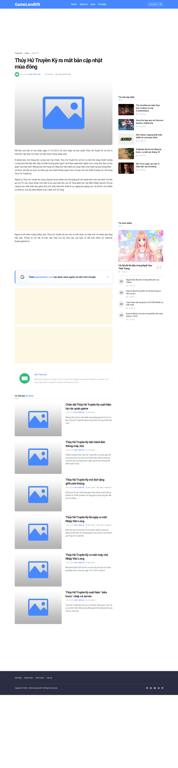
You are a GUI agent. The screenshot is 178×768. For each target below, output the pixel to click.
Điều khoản (28, 678)
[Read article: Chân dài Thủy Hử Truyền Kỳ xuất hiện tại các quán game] (38, 419)
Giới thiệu (18, 678)
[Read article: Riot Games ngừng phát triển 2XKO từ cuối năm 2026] (126, 139)
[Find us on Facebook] (147, 688)
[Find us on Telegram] (151, 688)
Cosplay (102, 4)
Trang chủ (18, 53)
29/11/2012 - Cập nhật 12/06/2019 (99, 487)
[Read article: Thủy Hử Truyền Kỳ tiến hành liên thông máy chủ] (38, 457)
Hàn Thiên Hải (35, 74)
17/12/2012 (91, 450)
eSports (84, 4)
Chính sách (40, 678)
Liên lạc (49, 678)
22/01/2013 (91, 412)
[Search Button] (160, 4)
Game (74, 4)
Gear (93, 4)
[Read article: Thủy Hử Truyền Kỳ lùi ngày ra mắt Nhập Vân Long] (38, 532)
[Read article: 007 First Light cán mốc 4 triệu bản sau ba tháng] (126, 168)
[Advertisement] (89, 31)
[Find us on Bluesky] (159, 688)
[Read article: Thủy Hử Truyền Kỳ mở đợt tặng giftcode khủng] (38, 494)
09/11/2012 (91, 563)
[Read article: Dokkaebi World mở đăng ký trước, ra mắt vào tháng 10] (126, 153)
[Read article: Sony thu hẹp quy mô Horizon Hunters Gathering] (126, 124)
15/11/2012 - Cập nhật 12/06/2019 (99, 525)
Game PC (35, 53)
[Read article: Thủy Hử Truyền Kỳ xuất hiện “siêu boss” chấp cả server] (38, 607)
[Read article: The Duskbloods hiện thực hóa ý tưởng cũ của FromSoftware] (126, 109)
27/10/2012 (91, 600)
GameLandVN (27, 4)
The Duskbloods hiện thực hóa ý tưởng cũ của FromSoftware (148, 108)
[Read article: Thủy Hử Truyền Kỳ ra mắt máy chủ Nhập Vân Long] (38, 570)
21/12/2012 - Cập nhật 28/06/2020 (58, 74)
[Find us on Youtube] (155, 688)
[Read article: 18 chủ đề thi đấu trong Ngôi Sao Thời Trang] (140, 246)
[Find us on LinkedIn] (162, 688)
